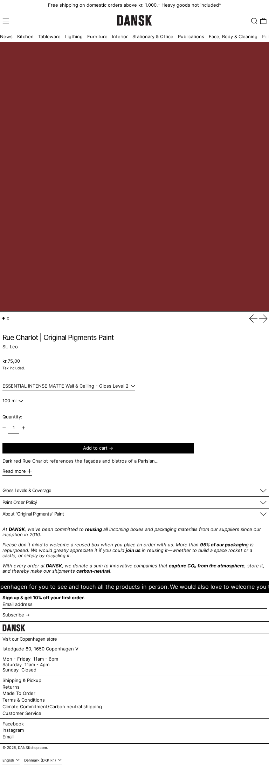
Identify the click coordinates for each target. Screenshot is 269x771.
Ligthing (74, 36)
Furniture (97, 36)
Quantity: (12, 416)
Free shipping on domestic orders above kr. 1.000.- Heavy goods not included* (134, 5)
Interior (120, 36)
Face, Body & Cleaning (233, 36)
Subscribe (13, 615)
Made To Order (18, 693)
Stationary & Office (152, 36)
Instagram (13, 730)
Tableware (49, 36)
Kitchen (25, 36)
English (8, 760)
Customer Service (21, 713)
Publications (191, 36)
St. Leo (10, 346)
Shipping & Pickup (21, 680)
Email (8, 736)
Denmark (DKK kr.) (40, 760)
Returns (11, 687)
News (6, 36)
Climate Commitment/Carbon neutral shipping (52, 706)
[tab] (3, 318)
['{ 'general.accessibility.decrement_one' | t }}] (4, 428)
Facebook (13, 723)
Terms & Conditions (23, 700)
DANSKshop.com (32, 747)
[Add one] (23, 428)
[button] (254, 21)
